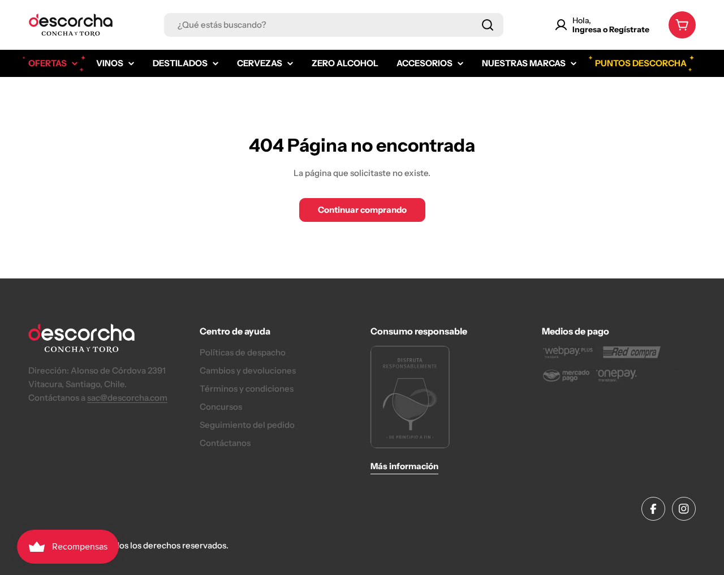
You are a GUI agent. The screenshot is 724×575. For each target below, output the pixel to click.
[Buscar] (487, 25)
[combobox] (333, 25)
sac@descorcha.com (127, 397)
